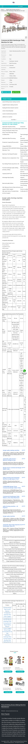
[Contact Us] (24, 372)
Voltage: (3, 73)
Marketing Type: (4, 84)
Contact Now (8, 671)
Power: (2, 75)
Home (2, 9)
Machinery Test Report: (4, 87)
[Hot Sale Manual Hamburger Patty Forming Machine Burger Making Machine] (8, 681)
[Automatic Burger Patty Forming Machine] (8, 661)
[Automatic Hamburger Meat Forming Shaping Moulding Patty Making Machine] (20, 661)
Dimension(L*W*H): (5, 78)
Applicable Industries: (3, 52)
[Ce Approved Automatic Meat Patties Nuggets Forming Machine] (20, 681)
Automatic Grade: (5, 65)
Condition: (3, 59)
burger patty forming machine (13, 9)
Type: (2, 61)
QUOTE (23, 450)
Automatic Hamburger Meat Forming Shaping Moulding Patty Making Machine (7, 638)
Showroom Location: (3, 55)
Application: (4, 63)
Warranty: (3, 82)
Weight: (3, 80)
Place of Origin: (4, 71)
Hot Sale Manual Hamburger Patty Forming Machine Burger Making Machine (7, 623)
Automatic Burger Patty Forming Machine (7, 609)
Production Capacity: (3, 68)
